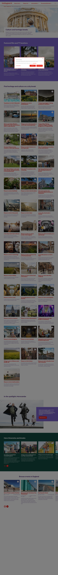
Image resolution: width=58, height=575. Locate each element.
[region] (29, 62)
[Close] (43, 59)
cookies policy (34, 63)
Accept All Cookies (39, 65)
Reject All (32, 65)
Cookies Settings (18, 65)
